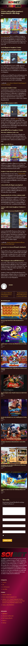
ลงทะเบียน (4, 589)
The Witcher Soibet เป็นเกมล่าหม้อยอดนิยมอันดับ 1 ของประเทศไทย (13, 441)
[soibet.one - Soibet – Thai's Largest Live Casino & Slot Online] (14, 2)
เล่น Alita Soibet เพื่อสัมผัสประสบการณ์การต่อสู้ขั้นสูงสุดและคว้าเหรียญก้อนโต (14, 418)
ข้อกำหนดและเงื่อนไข (7, 618)
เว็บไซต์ (4, 529)
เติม (3, 584)
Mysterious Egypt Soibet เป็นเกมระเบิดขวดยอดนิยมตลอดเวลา (12, 320)
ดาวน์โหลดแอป (6, 587)
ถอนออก (4, 582)
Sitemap (4, 622)
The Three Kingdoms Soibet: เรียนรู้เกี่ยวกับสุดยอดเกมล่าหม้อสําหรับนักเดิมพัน (14, 393)
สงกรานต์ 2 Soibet (5, 36)
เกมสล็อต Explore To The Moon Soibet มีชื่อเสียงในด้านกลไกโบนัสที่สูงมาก (13, 344)
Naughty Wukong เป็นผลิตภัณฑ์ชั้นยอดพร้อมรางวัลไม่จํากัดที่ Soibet (21, 294)
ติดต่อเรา (4, 620)
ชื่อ (3, 517)
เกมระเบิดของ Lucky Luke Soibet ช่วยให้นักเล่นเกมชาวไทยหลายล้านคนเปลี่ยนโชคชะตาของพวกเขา (13, 466)
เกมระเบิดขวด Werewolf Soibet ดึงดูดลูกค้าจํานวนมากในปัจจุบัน (6, 294)
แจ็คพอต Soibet (21, 173)
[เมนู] (2, 2)
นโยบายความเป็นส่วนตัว (8, 616)
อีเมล (4, 523)
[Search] (26, 2)
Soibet (16, 118)
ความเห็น (5, 506)
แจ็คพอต (2, 9)
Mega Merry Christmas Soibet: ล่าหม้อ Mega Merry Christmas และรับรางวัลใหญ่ (14, 369)
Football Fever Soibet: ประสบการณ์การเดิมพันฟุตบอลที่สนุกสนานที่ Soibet (13, 490)
